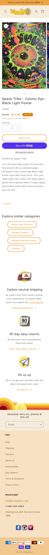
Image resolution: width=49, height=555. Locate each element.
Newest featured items (24, 240)
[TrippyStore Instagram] (24, 529)
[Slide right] (30, 94)
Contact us (22, 389)
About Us (9, 460)
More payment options (24, 152)
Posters (16, 248)
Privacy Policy (12, 485)
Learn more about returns (22, 349)
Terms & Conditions (14, 479)
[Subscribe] (40, 424)
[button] (5, 11)
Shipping (9, 118)
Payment (9, 454)
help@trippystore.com (16, 500)
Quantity (6, 123)
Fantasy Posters (20, 232)
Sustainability (36, 302)
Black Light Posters (22, 224)
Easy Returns (11, 472)
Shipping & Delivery (22, 308)
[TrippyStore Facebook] (18, 529)
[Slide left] (19, 94)
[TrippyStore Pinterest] (30, 529)
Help (7, 442)
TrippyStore (28, 552)
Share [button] (8, 203)
